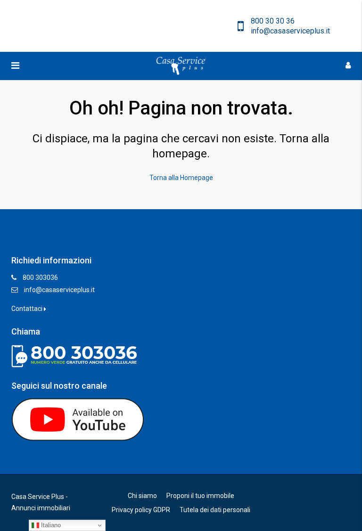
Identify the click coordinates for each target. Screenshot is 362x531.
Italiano (50, 525)
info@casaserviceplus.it (59, 290)
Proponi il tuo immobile (200, 495)
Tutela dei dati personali (215, 510)
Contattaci (27, 308)
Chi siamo (142, 495)
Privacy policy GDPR (141, 510)
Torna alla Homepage (181, 177)
